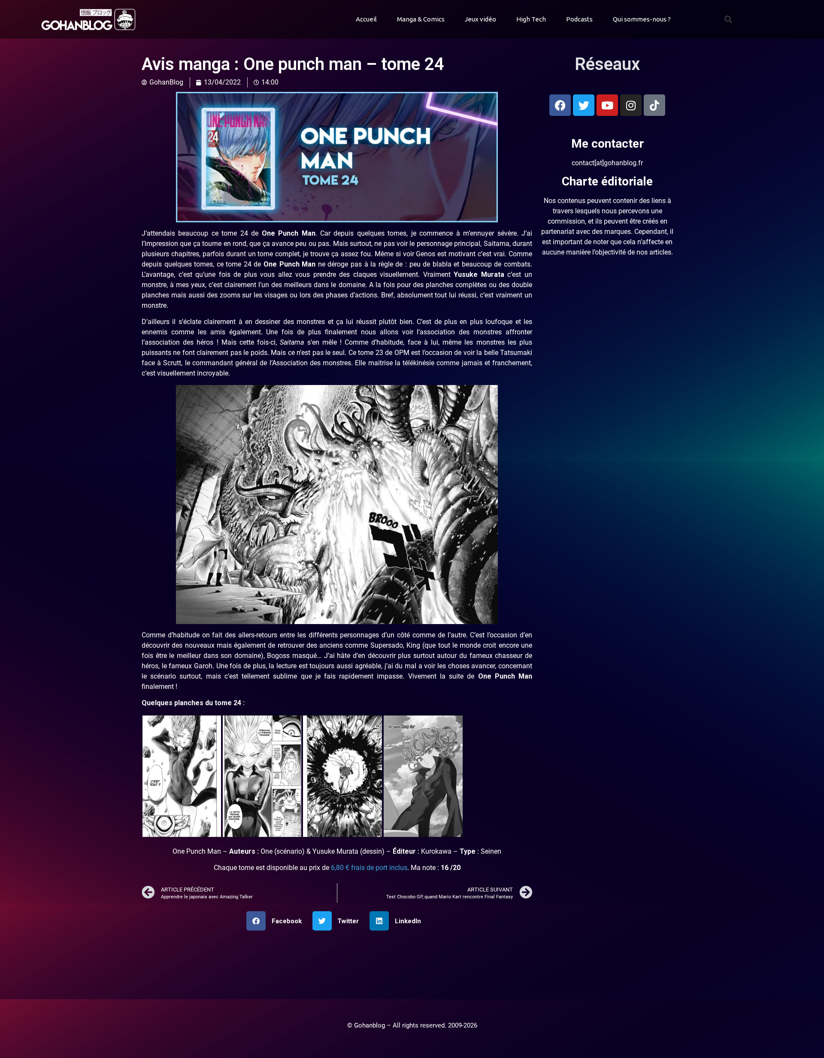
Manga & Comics (421, 19)
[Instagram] (631, 105)
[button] (728, 19)
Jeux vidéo (480, 19)
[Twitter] (583, 105)
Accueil (366, 19)
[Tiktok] (654, 105)
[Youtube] (607, 105)
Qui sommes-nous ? (642, 19)
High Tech (531, 19)
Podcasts (579, 19)
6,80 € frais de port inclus (369, 868)
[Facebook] (560, 105)
